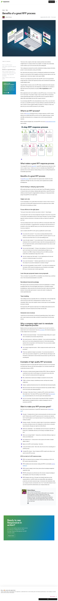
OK (47, 599)
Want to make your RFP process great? (8, 78)
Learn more (6, 92)
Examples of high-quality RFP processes (8, 75)
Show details (52, 596)
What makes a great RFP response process (9, 67)
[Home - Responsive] (5, 2)
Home (3, 10)
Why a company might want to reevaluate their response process (9, 72)
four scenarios (42, 329)
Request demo (51, 1)
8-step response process (50, 121)
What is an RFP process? (7, 64)
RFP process (27, 113)
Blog (7, 10)
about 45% (34, 166)
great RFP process (25, 178)
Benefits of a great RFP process (9, 69)
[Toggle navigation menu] (56, 1)
